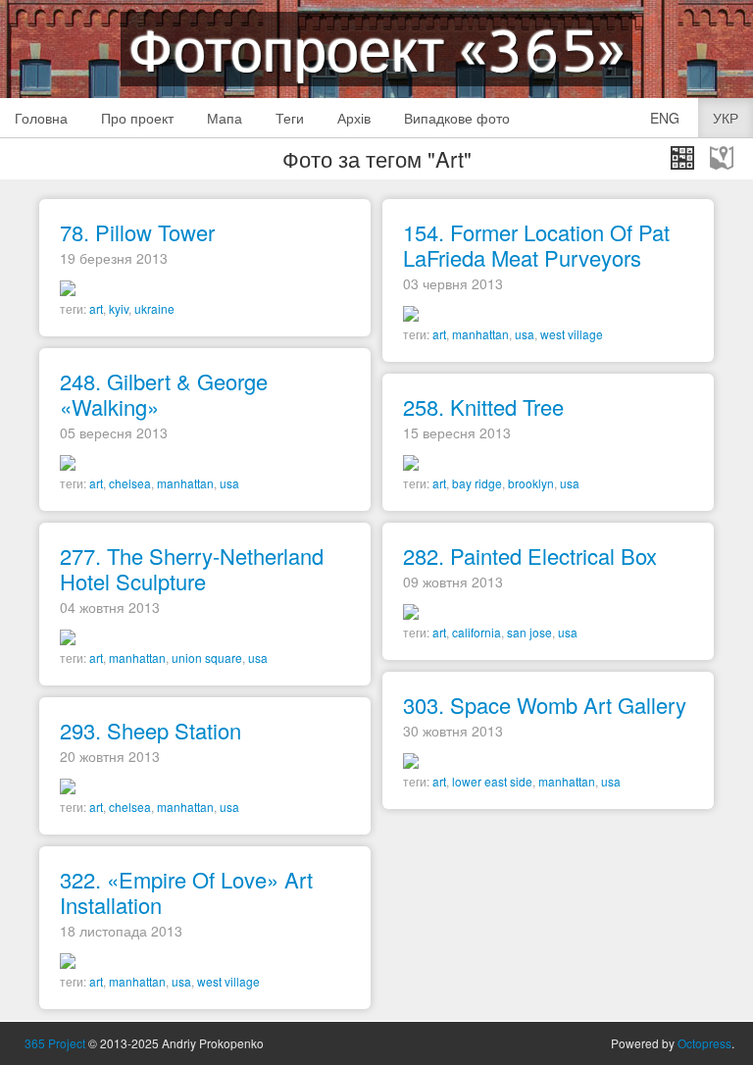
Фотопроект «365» (376, 49)
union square (207, 657)
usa (524, 334)
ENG (664, 117)
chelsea (130, 483)
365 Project (55, 1043)
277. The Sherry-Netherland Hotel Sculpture (192, 568)
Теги (290, 117)
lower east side (492, 781)
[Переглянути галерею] (682, 158)
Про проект (137, 117)
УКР (725, 117)
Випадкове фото (457, 117)
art (96, 308)
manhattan (480, 334)
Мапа (224, 117)
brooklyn (531, 483)
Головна (41, 117)
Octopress (704, 1043)
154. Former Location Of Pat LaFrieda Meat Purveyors (536, 245)
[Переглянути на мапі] (721, 158)
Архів (354, 117)
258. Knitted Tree (483, 406)
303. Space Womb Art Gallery (544, 704)
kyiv (118, 308)
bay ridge (477, 483)
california (476, 632)
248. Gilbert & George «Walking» (164, 394)
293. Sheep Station (150, 730)
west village (571, 334)
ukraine (154, 308)
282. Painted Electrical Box (530, 555)
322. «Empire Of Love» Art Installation (186, 892)
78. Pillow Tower (137, 232)
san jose (529, 632)
